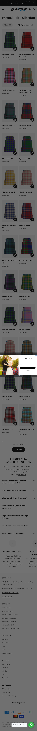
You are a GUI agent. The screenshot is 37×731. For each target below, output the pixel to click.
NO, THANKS (28, 370)
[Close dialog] (36, 355)
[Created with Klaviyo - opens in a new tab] (18, 375)
